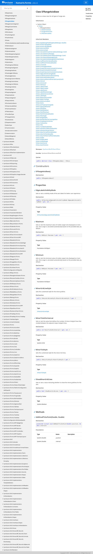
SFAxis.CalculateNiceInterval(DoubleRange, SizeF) (51, 55)
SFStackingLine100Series (11, 84)
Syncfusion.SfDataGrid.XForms (12, 240)
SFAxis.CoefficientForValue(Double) (46, 61)
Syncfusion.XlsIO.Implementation (13, 450)
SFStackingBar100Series (11, 73)
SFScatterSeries (9, 37)
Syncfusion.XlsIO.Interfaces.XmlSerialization (15, 525)
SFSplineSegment (9, 59)
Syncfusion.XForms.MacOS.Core (12, 374)
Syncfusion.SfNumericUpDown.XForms (14, 281)
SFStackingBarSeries (10, 76)
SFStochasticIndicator (11, 103)
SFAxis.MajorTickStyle (42, 99)
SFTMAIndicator (9, 111)
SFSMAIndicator (9, 46)
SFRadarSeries (9, 13)
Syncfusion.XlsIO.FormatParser (12, 445)
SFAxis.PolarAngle (41, 116)
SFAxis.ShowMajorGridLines (44, 121)
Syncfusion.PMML (8, 207)
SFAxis (41, 26)
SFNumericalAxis (46, 33)
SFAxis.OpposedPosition (43, 106)
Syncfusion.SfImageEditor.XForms (13, 262)
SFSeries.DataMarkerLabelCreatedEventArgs (17, 43)
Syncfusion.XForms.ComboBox (12, 349)
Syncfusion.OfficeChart (10, 150)
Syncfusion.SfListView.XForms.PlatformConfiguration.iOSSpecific (13, 269)
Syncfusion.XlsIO (8, 439)
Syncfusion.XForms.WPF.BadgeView (13, 423)
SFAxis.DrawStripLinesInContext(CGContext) (49, 72)
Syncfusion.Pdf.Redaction (10, 193)
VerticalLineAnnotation (11, 130)
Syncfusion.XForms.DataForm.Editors (14, 357)
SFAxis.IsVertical (41, 85)
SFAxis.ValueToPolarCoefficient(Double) (47, 136)
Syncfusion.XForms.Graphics (11, 368)
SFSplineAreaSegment (11, 48)
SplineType (9, 125)
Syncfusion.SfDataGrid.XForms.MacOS (14, 248)
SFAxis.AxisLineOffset (42, 48)
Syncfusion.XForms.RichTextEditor (13, 398)
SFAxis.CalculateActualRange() (45, 54)
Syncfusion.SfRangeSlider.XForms (13, 294)
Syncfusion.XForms (9, 325)
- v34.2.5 (35, 3)
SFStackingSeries (9, 89)
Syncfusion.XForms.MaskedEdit (12, 377)
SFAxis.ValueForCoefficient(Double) (46, 128)
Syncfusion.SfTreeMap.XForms (12, 314)
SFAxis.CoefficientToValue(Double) (46, 63)
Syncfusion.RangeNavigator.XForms (13, 215)
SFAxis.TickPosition (41, 123)
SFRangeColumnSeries (11, 26)
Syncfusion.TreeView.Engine (11, 319)
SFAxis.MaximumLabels (43, 101)
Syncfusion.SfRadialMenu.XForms (13, 292)
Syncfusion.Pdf (8, 155)
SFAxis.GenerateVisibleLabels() (45, 77)
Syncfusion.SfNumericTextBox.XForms (14, 278)
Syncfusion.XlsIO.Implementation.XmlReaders (16, 485)
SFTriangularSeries (10, 117)
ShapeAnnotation (11, 122)
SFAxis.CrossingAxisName (43, 66)
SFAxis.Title (39, 125)
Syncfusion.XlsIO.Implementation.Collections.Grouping (16, 460)
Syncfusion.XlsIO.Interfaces (11, 520)
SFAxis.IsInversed (41, 83)
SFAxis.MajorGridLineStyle (44, 97)
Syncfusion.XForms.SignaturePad (12, 404)
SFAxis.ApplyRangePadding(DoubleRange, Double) (51, 43)
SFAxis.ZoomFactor (41, 143)
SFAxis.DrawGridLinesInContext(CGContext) (49, 68)
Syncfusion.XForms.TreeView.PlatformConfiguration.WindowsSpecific (14, 419)
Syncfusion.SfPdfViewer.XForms (12, 284)
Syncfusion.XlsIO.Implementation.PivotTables (16, 469)
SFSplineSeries (9, 62)
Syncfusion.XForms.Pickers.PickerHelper (14, 385)
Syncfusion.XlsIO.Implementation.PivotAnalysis (16, 466)
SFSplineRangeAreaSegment (12, 54)
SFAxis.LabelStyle (41, 96)
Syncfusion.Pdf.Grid (9, 177)
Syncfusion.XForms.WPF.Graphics (13, 434)
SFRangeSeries (9, 29)
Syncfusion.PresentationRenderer (13, 213)
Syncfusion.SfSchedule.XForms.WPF (13, 305)
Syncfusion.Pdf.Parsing (10, 191)
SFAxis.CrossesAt (41, 64)
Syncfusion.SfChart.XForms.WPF (12, 237)
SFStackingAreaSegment (11, 68)
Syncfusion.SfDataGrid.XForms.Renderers (15, 251)
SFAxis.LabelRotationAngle (44, 92)
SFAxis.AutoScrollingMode (44, 46)
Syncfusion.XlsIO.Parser (10, 528)
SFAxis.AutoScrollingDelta (43, 44)
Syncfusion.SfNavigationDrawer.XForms (14, 275)
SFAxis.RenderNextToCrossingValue (46, 119)
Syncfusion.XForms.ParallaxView (12, 379)
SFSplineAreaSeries (10, 51)
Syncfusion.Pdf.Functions (10, 166)
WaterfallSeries (10, 139)
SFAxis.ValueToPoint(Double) (44, 134)
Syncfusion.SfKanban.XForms (11, 265)
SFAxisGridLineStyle (43, 311)
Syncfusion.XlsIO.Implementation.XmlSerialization (13, 495)
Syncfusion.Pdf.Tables (9, 199)
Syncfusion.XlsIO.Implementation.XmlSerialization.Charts (13, 500)
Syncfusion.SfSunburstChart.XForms (13, 311)
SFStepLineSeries (9, 100)
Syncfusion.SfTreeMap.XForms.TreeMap (14, 316)
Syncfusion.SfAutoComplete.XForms (13, 218)
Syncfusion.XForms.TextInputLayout (13, 409)
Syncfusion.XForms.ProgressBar (12, 396)
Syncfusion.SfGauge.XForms (11, 259)
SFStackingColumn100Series (12, 78)
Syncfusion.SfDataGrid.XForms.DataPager (15, 243)
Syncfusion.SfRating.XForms (11, 297)
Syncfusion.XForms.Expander (11, 366)
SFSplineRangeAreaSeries (11, 57)
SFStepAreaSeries (9, 95)
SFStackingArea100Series (11, 65)
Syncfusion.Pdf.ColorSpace (11, 161)
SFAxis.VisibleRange (42, 141)
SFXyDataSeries (9, 120)
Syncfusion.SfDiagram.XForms (12, 256)
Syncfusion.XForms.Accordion (12, 327)
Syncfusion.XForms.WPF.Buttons (12, 428)
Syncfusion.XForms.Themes (11, 412)
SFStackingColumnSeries (11, 81)
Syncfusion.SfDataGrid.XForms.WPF (13, 254)
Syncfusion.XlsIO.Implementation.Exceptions (16, 464)
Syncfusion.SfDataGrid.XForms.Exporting (15, 245)
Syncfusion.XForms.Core (10, 352)
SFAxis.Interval (40, 81)
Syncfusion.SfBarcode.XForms (12, 221)
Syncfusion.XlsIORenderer (11, 550)
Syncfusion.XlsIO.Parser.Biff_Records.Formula (16, 536)
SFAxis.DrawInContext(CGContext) (46, 70)
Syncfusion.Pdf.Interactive (11, 182)
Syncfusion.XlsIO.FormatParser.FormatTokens (16, 447)
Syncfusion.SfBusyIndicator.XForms (13, 224)
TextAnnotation (10, 128)
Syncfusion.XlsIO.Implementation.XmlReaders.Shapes (16, 489)
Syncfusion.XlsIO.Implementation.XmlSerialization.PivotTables (13, 511)
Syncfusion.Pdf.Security (10, 196)
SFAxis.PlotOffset (41, 108)
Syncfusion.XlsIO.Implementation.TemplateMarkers (13, 481)
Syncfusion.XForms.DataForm (12, 355)
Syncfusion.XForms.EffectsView (12, 363)
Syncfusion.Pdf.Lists (9, 185)
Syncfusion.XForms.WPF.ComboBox (13, 431)
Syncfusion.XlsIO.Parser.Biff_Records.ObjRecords (17, 544)
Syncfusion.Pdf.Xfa (9, 202)
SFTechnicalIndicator (10, 109)
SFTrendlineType (9, 114)
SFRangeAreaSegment (11, 16)
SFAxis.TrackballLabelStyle (44, 127)
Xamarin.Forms (23, 2)
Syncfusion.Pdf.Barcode (10, 158)
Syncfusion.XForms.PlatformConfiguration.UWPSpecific (15, 389)
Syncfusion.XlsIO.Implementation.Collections (16, 456)
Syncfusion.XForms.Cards (10, 344)
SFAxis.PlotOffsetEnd (42, 110)
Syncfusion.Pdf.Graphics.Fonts (12, 172)
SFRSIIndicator (9, 32)
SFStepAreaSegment (10, 92)
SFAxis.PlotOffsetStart (42, 112)
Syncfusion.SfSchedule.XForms (12, 303)
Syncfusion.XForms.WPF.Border (12, 425)
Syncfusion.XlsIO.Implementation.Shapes (15, 475)
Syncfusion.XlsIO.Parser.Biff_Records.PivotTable (16, 547)
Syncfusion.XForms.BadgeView (12, 336)
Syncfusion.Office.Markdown (11, 147)
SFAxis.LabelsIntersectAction (44, 94)
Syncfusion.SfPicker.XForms (11, 286)
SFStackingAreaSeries (10, 70)
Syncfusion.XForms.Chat (10, 346)
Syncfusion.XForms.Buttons (11, 341)
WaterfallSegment (11, 136)
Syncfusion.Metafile (9, 141)
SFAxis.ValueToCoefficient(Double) (46, 132)
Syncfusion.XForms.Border (11, 338)
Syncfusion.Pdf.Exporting (10, 163)
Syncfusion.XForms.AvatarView (12, 330)
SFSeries (7, 40)
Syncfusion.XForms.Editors (11, 360)
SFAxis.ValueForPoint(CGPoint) (45, 130)
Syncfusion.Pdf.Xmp (9, 204)
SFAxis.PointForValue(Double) (44, 114)
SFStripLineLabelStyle (11, 106)
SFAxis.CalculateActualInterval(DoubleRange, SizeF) (51, 52)
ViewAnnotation (10, 133)
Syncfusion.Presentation (10, 210)
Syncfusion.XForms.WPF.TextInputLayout (15, 436)
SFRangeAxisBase (9, 21)
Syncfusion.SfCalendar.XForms (12, 226)
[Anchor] (35, 166)
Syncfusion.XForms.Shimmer (11, 401)
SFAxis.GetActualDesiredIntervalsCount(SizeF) (49, 79)
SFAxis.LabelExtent (41, 90)
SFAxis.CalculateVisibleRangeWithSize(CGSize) (50, 59)
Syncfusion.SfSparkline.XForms (12, 308)
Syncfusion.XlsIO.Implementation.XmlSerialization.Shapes (13, 516)
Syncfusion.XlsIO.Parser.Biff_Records (13, 531)
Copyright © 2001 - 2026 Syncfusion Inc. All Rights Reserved (75, 553)
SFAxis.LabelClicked (42, 86)
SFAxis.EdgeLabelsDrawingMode (45, 74)
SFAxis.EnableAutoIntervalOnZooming (47, 75)
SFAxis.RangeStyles (41, 117)
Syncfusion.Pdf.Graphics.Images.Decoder (15, 174)
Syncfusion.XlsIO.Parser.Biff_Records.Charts (15, 533)
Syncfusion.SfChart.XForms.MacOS (13, 234)
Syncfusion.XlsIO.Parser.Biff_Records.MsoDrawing (14, 540)
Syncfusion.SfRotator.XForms (11, 300)
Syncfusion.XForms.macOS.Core (12, 371)
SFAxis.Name (40, 103)
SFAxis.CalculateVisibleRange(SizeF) (46, 57)
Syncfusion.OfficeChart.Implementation (14, 152)
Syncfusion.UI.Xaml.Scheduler (12, 322)
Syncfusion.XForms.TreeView (11, 415)
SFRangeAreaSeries (10, 18)
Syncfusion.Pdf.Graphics (10, 169)
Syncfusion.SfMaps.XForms (11, 273)
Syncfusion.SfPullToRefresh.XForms (13, 289)
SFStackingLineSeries (10, 87)
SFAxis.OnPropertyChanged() (44, 105)
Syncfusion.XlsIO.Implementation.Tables (14, 477)
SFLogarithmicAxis (46, 31)
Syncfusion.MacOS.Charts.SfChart (51, 149)
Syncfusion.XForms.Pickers (11, 382)
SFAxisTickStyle (41, 372)
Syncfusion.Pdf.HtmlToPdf (11, 180)
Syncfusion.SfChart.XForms (11, 232)
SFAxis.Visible (40, 137)
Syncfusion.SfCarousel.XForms (12, 229)
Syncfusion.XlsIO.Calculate (11, 442)
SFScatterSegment (10, 35)
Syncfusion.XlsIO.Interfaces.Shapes (13, 523)
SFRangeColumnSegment (12, 24)
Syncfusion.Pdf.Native (9, 188)
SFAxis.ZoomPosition (42, 145)
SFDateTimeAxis (46, 30)
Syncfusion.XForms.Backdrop (11, 333)
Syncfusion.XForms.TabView (11, 406)
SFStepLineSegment (10, 98)
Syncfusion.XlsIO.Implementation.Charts (14, 453)
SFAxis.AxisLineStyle (42, 50)
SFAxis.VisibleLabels (42, 139)
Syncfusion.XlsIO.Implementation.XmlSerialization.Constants (13, 505)
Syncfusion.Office (8, 144)
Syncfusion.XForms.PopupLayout (13, 393)
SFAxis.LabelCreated (42, 88)
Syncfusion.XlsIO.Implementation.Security (15, 472)
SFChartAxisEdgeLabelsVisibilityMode (48, 215)
